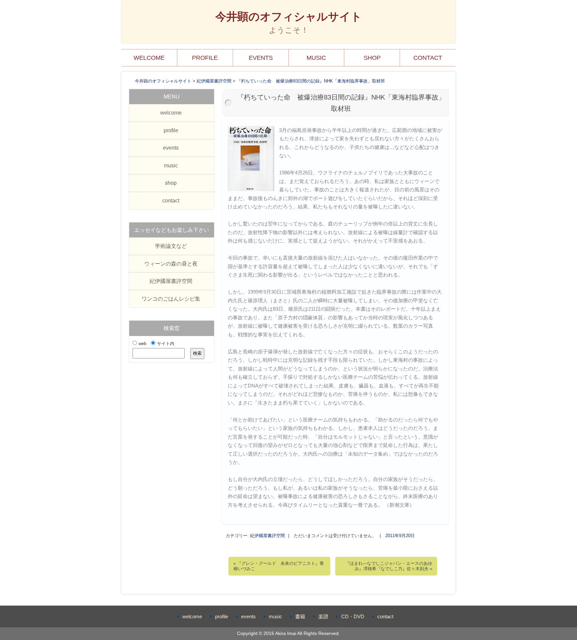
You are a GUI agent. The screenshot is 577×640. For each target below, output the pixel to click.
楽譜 (323, 616)
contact (427, 57)
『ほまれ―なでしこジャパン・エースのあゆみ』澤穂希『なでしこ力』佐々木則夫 (388, 566)
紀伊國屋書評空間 (267, 535)
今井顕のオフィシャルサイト (288, 16)
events (261, 57)
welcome (149, 57)
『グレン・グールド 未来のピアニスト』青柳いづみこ (278, 566)
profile (205, 57)
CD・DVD (352, 616)
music (316, 57)
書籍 (300, 616)
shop (372, 57)
